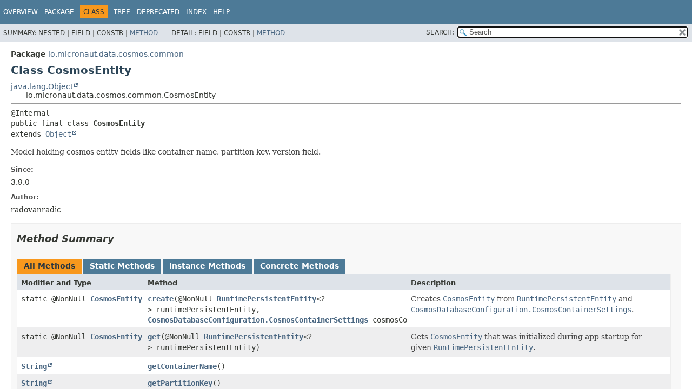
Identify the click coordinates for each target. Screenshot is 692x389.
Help (221, 12)
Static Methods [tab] (122, 265)
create (161, 298)
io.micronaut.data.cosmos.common (116, 54)
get (154, 336)
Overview (20, 12)
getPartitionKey (180, 383)
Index (196, 12)
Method (144, 33)
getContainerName (182, 366)
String (34, 366)
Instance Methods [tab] (207, 265)
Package (59, 12)
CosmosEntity (116, 298)
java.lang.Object (42, 86)
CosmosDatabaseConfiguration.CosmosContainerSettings (258, 320)
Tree (122, 12)
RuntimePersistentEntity (266, 298)
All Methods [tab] (49, 265)
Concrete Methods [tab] (299, 265)
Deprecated (158, 12)
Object (58, 134)
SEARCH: (440, 32)
